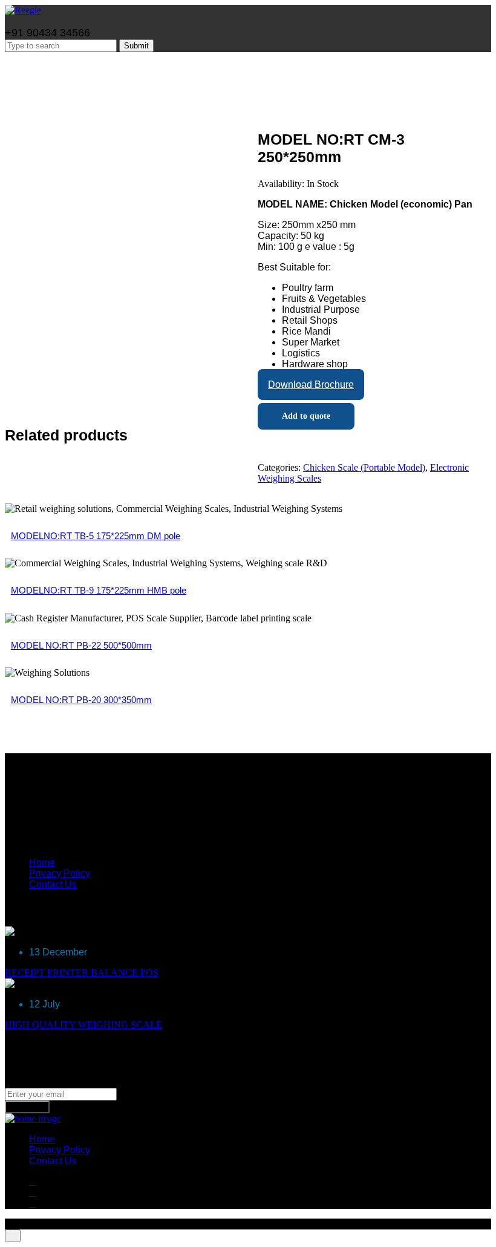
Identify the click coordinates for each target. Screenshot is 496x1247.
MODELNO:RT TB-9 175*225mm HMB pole (98, 590)
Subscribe (27, 1106)
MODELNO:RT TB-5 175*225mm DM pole (95, 536)
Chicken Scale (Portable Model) (364, 467)
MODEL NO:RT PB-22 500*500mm (81, 645)
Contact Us (53, 884)
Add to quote (306, 416)
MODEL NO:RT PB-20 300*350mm (81, 700)
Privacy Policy (59, 873)
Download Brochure (311, 384)
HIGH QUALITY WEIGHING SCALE (83, 1025)
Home (42, 862)
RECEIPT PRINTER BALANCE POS (81, 972)
